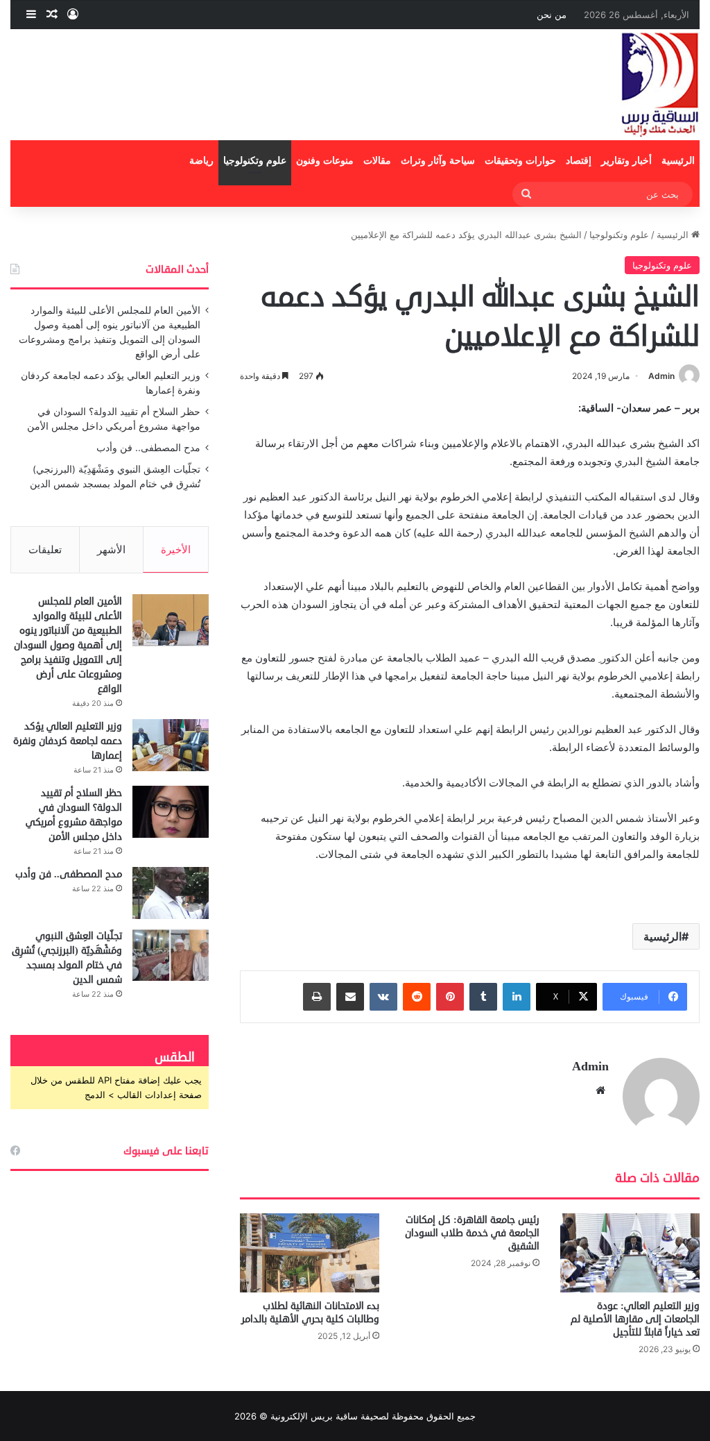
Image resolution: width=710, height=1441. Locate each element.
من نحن (551, 14)
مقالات (377, 160)
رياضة (201, 160)
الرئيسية (678, 160)
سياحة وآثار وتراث (438, 160)
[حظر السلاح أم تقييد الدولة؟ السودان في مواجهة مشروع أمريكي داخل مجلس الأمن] (170, 812)
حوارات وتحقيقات (520, 160)
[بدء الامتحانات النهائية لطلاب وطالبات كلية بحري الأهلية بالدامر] (309, 1252)
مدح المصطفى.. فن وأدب (148, 447)
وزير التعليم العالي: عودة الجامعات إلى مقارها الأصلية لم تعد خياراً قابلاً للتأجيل (635, 1319)
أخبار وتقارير (626, 160)
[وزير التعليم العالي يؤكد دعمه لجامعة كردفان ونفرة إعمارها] (170, 745)
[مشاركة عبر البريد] (350, 997)
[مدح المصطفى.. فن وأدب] (170, 893)
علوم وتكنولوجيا (254, 160)
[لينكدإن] (516, 997)
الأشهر (111, 549)
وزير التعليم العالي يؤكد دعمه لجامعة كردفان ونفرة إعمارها (67, 741)
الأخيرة (176, 549)
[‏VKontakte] (383, 997)
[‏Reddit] (417, 997)
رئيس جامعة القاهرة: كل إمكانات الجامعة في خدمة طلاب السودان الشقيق (472, 1233)
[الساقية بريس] (660, 85)
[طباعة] (317, 997)
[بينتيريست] (450, 997)
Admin (661, 376)
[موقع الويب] (600, 1090)
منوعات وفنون (325, 160)
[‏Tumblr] (483, 997)
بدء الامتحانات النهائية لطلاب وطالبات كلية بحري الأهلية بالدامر (310, 1312)
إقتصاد (578, 160)
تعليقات (45, 549)
